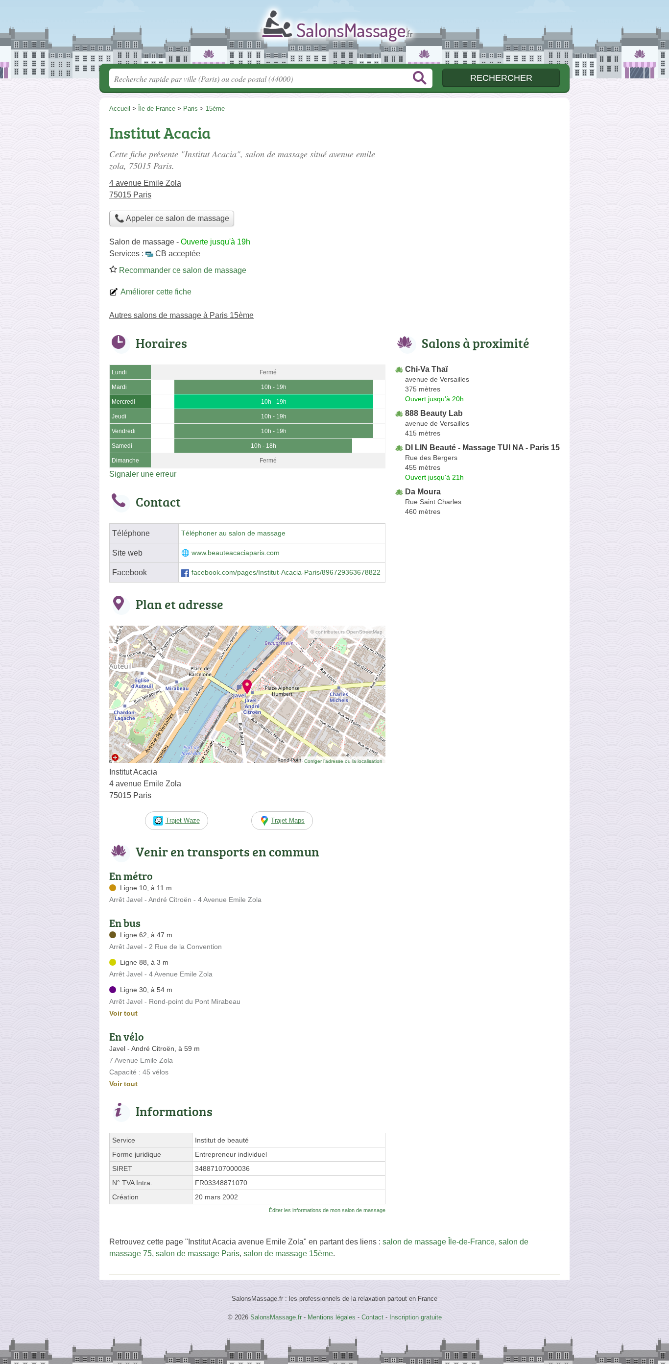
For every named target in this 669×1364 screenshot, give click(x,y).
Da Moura (423, 491)
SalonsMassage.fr (334, 35)
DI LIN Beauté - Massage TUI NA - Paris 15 (482, 447)
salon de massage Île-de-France (438, 1242)
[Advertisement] (477, 189)
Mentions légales (332, 1317)
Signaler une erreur (142, 474)
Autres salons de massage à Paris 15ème (181, 315)
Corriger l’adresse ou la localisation (343, 761)
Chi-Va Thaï (426, 369)
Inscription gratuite (415, 1317)
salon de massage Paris (197, 1253)
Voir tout (123, 1013)
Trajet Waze (183, 820)
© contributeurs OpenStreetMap (346, 631)
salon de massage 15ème (288, 1253)
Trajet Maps (288, 820)
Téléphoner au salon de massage (233, 533)
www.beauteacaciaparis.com (235, 553)
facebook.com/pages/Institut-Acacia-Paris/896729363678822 (286, 572)
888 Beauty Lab (434, 413)
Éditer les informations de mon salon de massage (327, 1210)
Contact (372, 1317)
